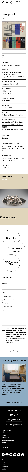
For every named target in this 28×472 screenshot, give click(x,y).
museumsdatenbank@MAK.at (8, 441)
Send (14, 350)
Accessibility (5, 466)
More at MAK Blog (13, 402)
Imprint (3, 464)
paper (3, 84)
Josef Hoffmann (12, 77)
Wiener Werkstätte (15, 72)
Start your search (13, 410)
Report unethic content (9, 299)
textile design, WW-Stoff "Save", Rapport (12, 126)
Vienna (4, 74)
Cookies (4, 469)
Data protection (5, 462)
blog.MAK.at (13, 420)
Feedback (6, 303)
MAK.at (13, 415)
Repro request (7, 296)
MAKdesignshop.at (13, 424)
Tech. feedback (8, 306)
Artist (4, 179)
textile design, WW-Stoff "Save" (12, 122)
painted (15, 84)
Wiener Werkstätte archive (11, 65)
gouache (9, 84)
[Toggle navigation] (24, 2)
